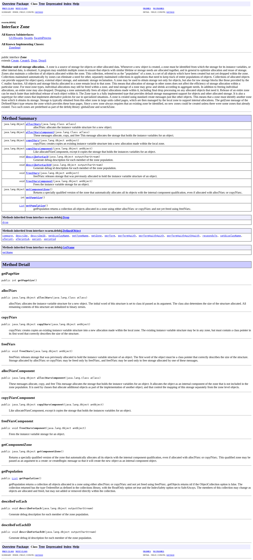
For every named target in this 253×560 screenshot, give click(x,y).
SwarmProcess (42, 37)
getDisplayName (58, 235)
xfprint (7, 239)
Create (15, 60)
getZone (96, 235)
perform (110, 235)
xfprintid (22, 239)
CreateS (24, 60)
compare (7, 235)
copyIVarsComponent (39, 148)
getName (7, 252)
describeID (38, 235)
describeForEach (37, 156)
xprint (36, 239)
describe (22, 235)
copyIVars (32, 140)
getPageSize (34, 197)
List (21, 205)
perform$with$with (151, 235)
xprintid (50, 239)
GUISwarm (16, 37)
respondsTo (209, 235)
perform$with (127, 235)
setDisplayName (230, 235)
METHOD (39, 12)
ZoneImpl (14, 47)
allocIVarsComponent (40, 132)
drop (5, 222)
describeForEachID (38, 164)
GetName (68, 247)
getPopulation (35, 205)
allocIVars (33, 124)
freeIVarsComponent (39, 181)
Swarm (28, 37)
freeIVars (32, 173)
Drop (34, 60)
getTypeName (80, 235)
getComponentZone (38, 189)
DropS (42, 60)
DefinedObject (72, 230)
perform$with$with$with (183, 235)
